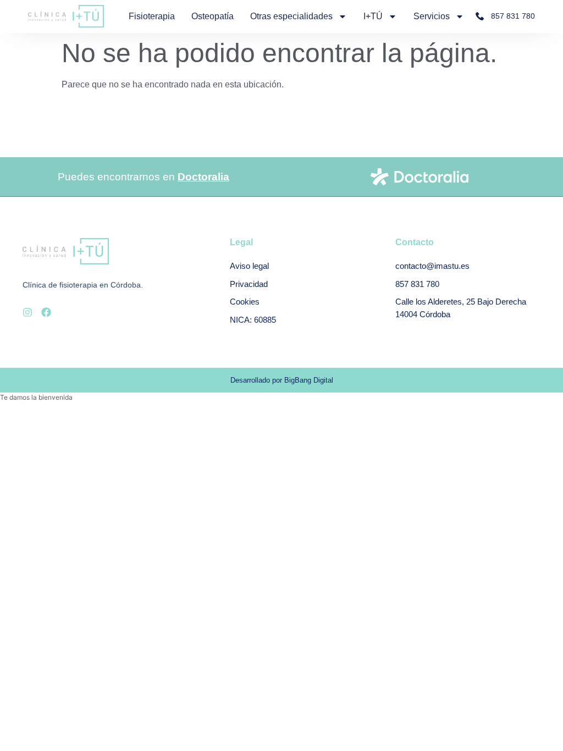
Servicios (431, 16)
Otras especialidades (291, 16)
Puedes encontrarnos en (143, 177)
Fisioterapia (152, 16)
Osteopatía (212, 16)
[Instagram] (27, 312)
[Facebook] (46, 312)
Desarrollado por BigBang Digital (281, 380)
